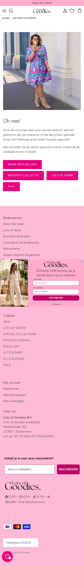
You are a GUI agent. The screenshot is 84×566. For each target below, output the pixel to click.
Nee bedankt (56, 304)
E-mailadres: (38, 288)
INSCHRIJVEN (56, 297)
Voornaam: (37, 279)
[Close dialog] (81, 261)
